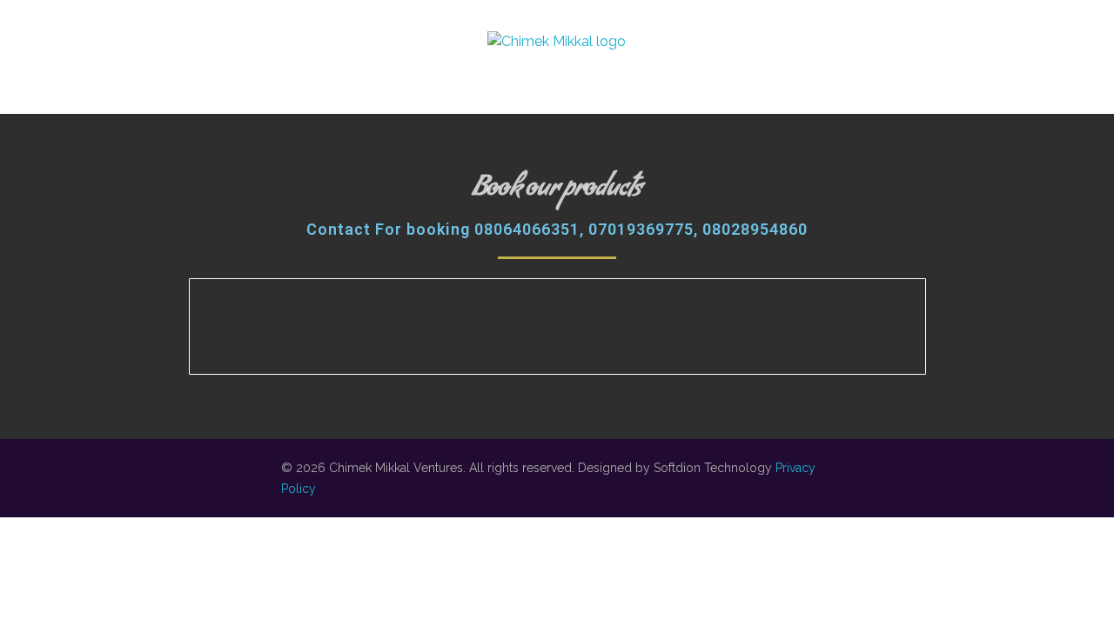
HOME (212, 46)
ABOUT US (318, 46)
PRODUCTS (798, 46)
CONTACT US (929, 46)
